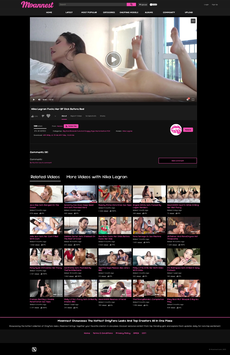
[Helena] (176, 129)
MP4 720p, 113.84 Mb (66, 135)
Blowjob (73, 131)
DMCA (136, 333)
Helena (188, 130)
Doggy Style (90, 131)
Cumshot (80, 131)
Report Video (76, 116)
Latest (69, 12)
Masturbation (100, 131)
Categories (109, 12)
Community (169, 12)
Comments (36, 159)
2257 (144, 333)
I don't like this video (43, 116)
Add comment (178, 160)
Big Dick (66, 131)
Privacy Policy (123, 333)
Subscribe (72, 126)
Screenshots (91, 116)
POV (108, 131)
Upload (144, 5)
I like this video (32, 116)
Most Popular (89, 12)
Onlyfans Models (129, 12)
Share (102, 116)
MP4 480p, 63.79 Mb (50, 135)
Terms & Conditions (103, 333)
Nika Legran (127, 131)
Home (49, 12)
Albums (149, 12)
